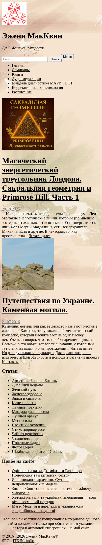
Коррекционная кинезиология (37, 87)
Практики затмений (29, 425)
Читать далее (40, 236)
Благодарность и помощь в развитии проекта (61, 357)
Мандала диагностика (30, 412)
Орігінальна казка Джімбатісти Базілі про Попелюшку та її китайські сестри (47, 473)
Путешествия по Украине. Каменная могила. (48, 305)
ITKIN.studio (23, 541)
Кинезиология (24, 403)
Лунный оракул (25, 416)
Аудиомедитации (26, 79)
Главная (18, 65)
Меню (67, 57)
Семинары (21, 70)
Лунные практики (27, 407)
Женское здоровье (27, 394)
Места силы (22, 420)
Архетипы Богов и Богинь (34, 381)
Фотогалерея (22, 447)
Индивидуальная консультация (28, 353)
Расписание (22, 92)
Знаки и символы (26, 398)
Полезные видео (26, 443)
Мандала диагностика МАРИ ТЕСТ (42, 83)
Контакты (10, 362)
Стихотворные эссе (28, 429)
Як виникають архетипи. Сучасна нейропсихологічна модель (40, 482)
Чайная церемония (27, 434)
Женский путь (24, 389)
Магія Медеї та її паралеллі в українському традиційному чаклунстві (48, 508)
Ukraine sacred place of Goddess (37, 451)
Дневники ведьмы (27, 385)
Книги (17, 74)
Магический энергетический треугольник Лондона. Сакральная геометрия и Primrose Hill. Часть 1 (46, 178)
